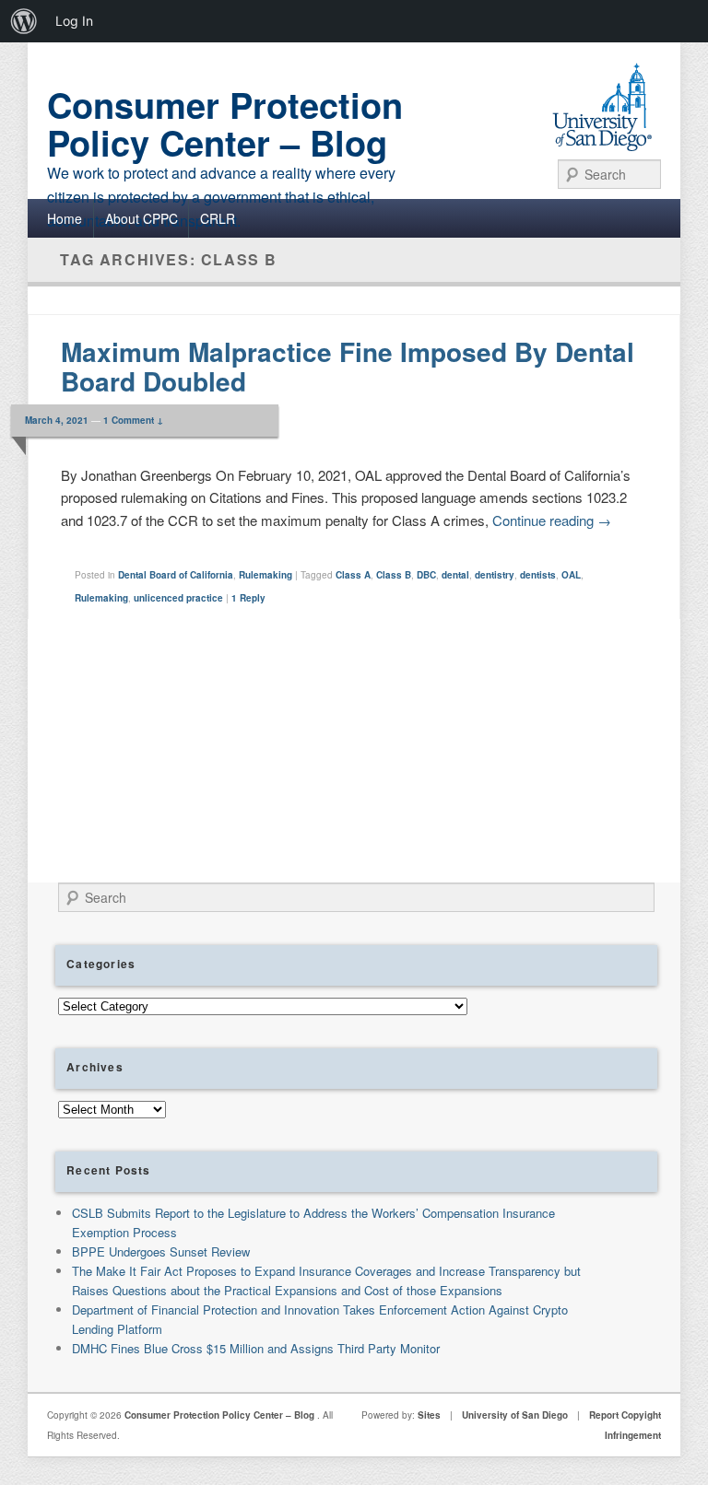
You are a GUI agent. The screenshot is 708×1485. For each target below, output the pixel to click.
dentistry (494, 574)
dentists (538, 574)
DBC (426, 574)
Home (64, 218)
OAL (571, 574)
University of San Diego (515, 1415)
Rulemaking (265, 574)
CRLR (217, 218)
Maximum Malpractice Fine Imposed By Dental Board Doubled (347, 366)
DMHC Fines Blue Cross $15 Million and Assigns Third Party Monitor (256, 1348)
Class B (393, 574)
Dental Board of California (175, 574)
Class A (353, 574)
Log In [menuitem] (74, 21)
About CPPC (141, 218)
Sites (429, 1415)
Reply (248, 597)
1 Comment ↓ (133, 420)
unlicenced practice (178, 597)
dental (455, 574)
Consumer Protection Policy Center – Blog (225, 123)
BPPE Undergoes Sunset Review (161, 1251)
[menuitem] (24, 21)
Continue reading (551, 520)
